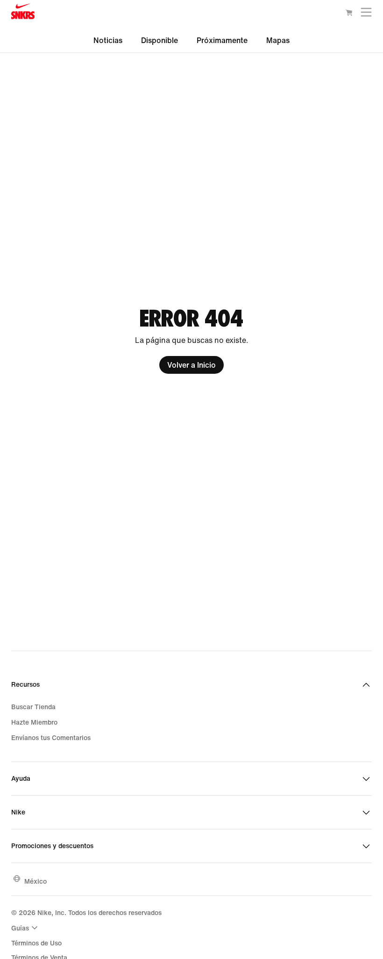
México (35, 881)
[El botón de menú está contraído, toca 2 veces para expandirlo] (366, 14)
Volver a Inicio (191, 365)
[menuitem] (25, 927)
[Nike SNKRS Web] (23, 13)
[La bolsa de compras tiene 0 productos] (349, 14)
